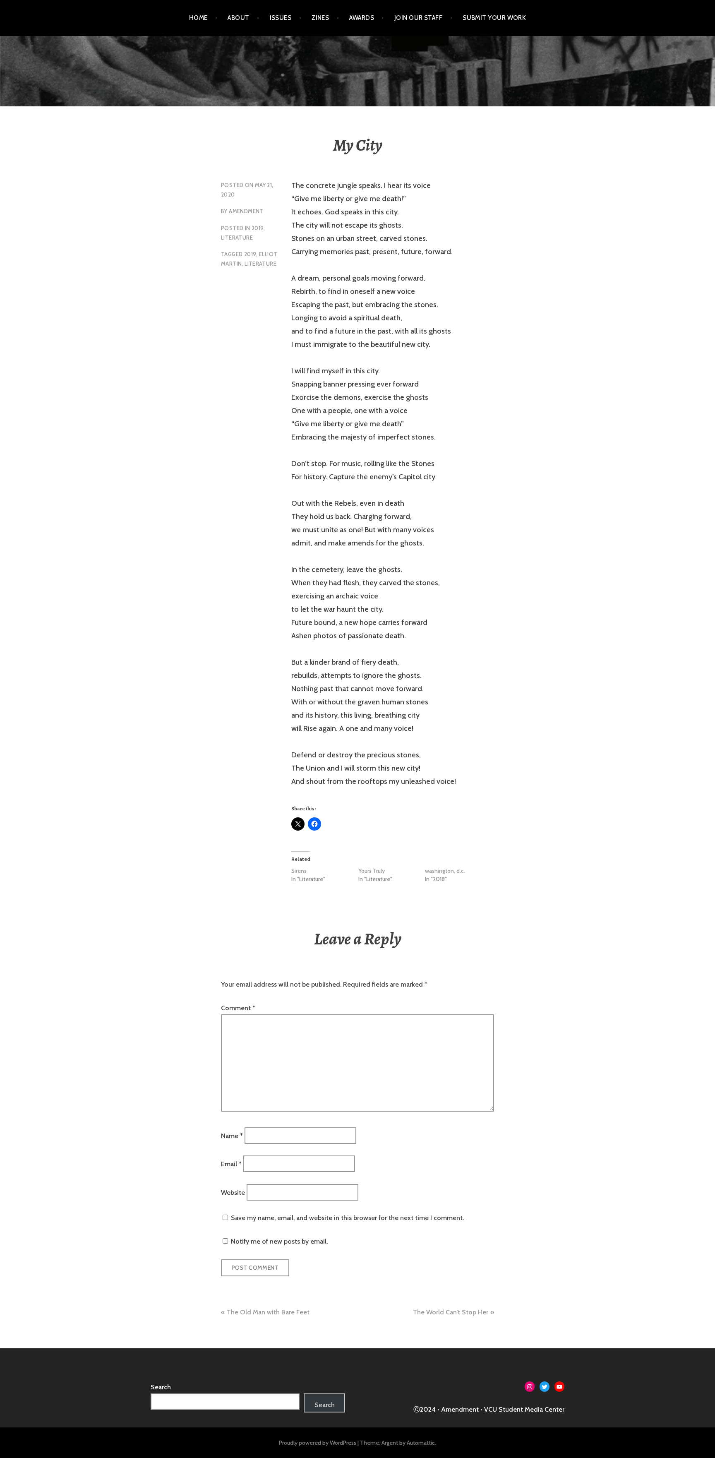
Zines (320, 18)
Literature (237, 237)
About (238, 18)
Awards (361, 18)
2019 (258, 228)
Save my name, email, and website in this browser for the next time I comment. (347, 1218)
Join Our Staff (418, 18)
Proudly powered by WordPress (317, 1442)
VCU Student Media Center (524, 1409)
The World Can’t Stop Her (450, 1312)
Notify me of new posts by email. (279, 1241)
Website (233, 1192)
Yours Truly (371, 870)
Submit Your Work (494, 18)
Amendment (246, 211)
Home (198, 18)
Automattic (421, 1442)
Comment (238, 1008)
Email (231, 1164)
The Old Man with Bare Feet (268, 1312)
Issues (281, 18)
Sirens (299, 870)
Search (161, 1387)
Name (232, 1136)
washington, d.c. (445, 870)
